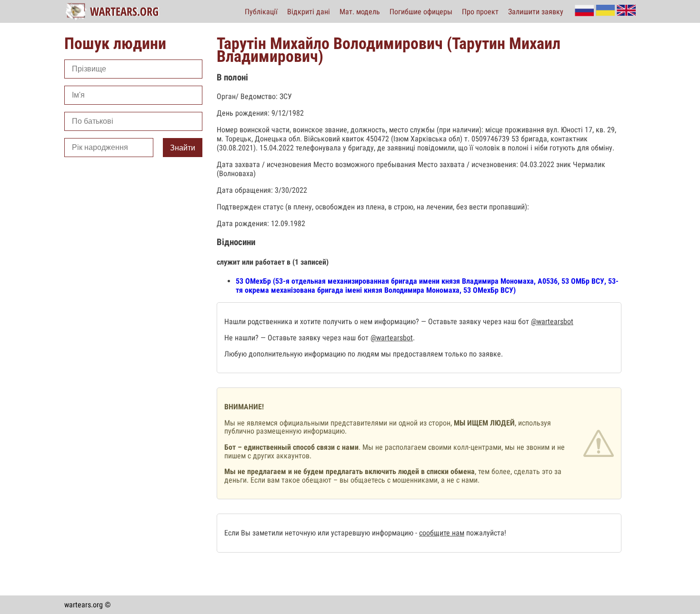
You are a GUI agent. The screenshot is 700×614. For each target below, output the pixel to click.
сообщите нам (441, 532)
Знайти (182, 148)
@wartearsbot (552, 321)
